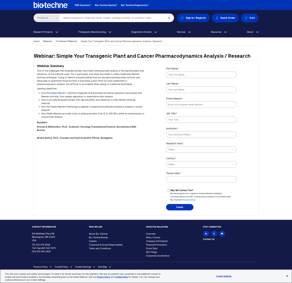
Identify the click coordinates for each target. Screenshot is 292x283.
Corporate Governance (157, 255)
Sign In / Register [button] (196, 17)
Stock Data (151, 248)
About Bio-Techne (98, 233)
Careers (93, 241)
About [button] (250, 32)
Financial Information (156, 244)
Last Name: (172, 83)
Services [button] (181, 32)
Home (36, 41)
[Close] (287, 276)
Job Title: (171, 113)
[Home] (51, 4)
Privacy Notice (188, 200)
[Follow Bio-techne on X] (214, 233)
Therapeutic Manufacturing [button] (92, 32)
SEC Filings (151, 252)
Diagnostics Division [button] (141, 32)
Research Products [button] (43, 32)
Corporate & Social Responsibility (106, 244)
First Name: (172, 68)
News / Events (153, 237)
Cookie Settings (83, 267)
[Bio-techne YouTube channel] (222, 233)
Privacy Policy (41, 266)
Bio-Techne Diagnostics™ (135, 5)
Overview (150, 233)
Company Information (157, 241)
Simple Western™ (58, 93)
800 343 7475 (48, 248)
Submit (179, 207)
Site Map (102, 266)
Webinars (47, 41)
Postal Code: (173, 173)
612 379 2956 (43, 244)
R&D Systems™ (83, 5)
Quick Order (227, 17)
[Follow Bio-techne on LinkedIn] (206, 233)
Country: (171, 158)
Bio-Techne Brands (98, 237)
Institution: (172, 128)
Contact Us (209, 239)
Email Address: (174, 98)
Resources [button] (216, 32)
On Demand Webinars (66, 41)
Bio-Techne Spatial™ (106, 5)
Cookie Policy (61, 266)
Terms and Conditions (100, 248)
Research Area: (174, 143)
